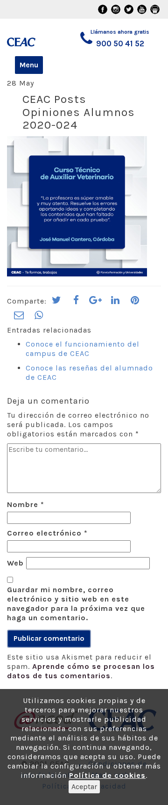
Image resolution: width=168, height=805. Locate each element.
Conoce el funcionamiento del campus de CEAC (83, 349)
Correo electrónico (47, 533)
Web (15, 562)
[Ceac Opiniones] (27, 37)
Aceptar (84, 786)
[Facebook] (76, 303)
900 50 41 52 (120, 43)
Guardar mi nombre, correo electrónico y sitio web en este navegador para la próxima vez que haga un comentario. (76, 603)
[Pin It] (134, 303)
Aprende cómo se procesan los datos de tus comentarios (81, 671)
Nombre (25, 504)
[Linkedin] (115, 303)
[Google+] (95, 303)
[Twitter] (56, 303)
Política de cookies (107, 775)
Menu (29, 64)
